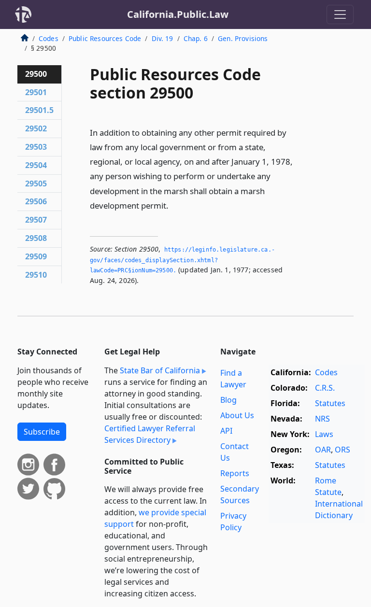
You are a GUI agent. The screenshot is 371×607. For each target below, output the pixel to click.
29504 (36, 165)
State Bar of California (160, 370)
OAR (323, 449)
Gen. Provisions (243, 38)
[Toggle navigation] (340, 14)
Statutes (330, 403)
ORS (342, 449)
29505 (36, 183)
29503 (36, 146)
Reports (234, 473)
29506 (36, 201)
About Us (237, 415)
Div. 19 (162, 38)
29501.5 (39, 110)
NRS (322, 418)
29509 (36, 256)
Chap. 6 (196, 38)
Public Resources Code (105, 38)
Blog (228, 400)
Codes (48, 38)
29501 (36, 92)
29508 (36, 238)
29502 (36, 128)
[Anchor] (174, 205)
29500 (36, 74)
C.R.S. (325, 387)
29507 (36, 219)
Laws (324, 434)
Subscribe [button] (42, 431)
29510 (36, 274)
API (226, 430)
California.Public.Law (177, 14)
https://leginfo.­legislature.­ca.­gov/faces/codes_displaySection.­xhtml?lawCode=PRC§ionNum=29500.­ (182, 260)
